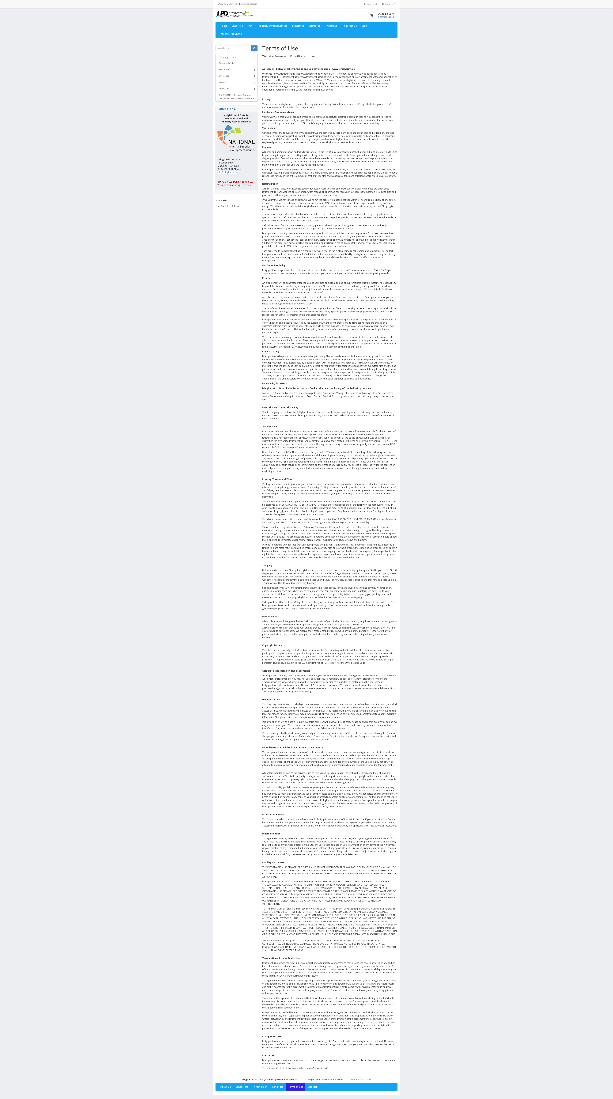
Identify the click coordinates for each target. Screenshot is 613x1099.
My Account (371, 4)
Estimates (315, 25)
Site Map (313, 1086)
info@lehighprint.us (227, 172)
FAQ (249, 25)
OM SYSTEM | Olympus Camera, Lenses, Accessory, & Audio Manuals (237, 97)
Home (223, 25)
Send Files (237, 25)
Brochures (224, 69)
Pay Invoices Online (231, 33)
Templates (298, 25)
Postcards (224, 88)
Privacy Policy (260, 1086)
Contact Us (350, 25)
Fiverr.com (246, 184)
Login (236, 4)
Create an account (249, 4)
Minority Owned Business (273, 25)
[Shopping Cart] (371, 15)
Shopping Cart (390, 4)
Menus (222, 82)
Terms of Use (295, 1086)
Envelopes (224, 75)
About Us (332, 25)
